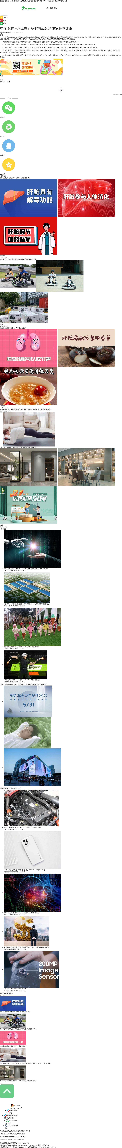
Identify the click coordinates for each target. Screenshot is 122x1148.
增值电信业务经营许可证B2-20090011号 (12, 1139)
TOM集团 (3, 1143)
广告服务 (20, 1143)
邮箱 (38, 1)
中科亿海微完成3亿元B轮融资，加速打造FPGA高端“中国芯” (21, 912)
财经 (47, 1)
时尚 (19, 1)
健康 (50, 1)
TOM (1, 412)
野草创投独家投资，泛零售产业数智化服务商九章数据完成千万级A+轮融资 (26, 568)
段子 (53, 1)
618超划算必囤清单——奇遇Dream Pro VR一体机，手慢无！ (22, 680)
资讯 (4, 1)
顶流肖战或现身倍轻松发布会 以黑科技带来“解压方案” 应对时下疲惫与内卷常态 (23, 684)
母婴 (31, 1)
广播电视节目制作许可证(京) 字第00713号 (12, 1134)
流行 (7, 1)
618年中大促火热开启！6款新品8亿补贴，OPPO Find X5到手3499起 (24, 870)
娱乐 (10, 1)
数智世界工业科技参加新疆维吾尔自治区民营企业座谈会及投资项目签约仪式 (26, 604)
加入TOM (26, 1143)
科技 (65, 1)
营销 (35, 1)
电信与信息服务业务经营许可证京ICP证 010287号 (15, 1131)
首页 (1, 1)
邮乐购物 (8, 1143)
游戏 (22, 1)
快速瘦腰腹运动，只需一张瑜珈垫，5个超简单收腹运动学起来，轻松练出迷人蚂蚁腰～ (25, 409)
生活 (28, 1)
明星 (16, 1)
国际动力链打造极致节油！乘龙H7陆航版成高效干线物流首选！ (23, 827)
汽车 (59, 1)
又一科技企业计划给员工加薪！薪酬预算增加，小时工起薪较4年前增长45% (26, 947)
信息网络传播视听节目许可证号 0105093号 (13, 1136)
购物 (62, 1)
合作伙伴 (14, 1143)
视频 (44, 1)
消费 (56, 1)
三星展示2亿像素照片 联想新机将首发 (15, 988)
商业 (41, 1)
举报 (1, 79)
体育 (13, 1)
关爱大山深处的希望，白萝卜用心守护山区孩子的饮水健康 (21, 646)
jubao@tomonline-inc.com (48, 1147)
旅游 (25, 1)
